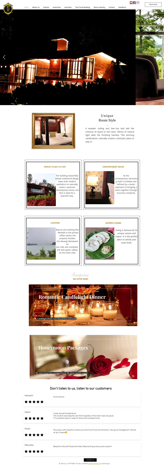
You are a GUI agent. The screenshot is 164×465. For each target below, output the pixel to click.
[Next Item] (159, 57)
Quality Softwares (95, 464)
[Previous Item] (4, 57)
